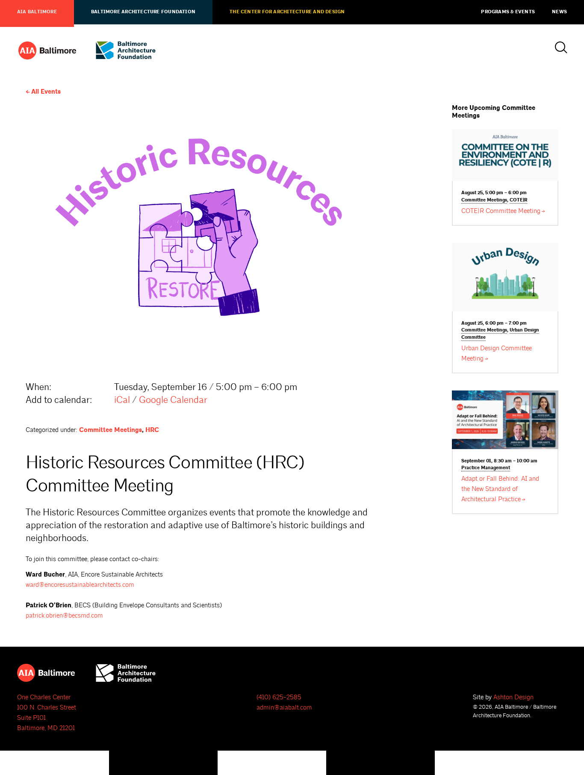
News (559, 12)
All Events (46, 92)
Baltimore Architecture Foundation (143, 12)
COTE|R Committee (500, 211)
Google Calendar (173, 400)
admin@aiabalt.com (284, 708)
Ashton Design (513, 697)
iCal (122, 400)
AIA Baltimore (37, 12)
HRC (152, 430)
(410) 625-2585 (279, 697)
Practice (485, 468)
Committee (484, 200)
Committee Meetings (110, 430)
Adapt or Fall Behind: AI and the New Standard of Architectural (500, 489)
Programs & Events (508, 12)
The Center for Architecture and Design (287, 12)
